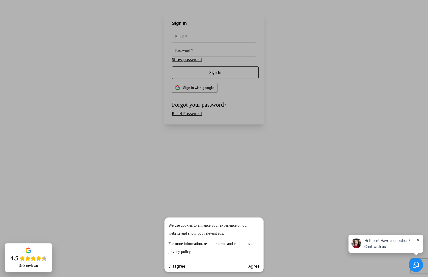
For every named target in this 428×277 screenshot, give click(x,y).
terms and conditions (234, 244)
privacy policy (179, 251)
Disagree (176, 266)
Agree (254, 266)
